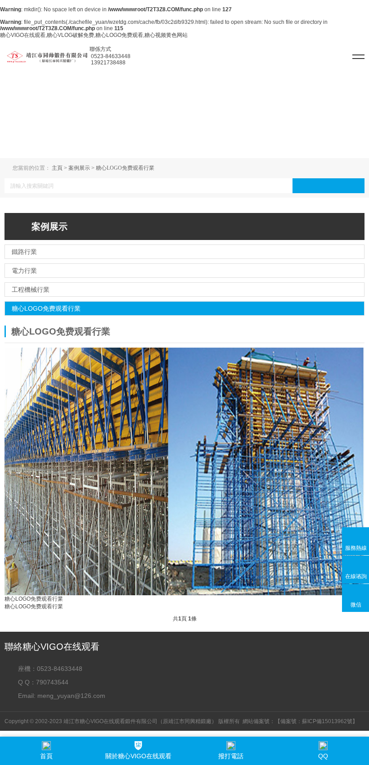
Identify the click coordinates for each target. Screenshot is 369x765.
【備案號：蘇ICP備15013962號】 (316, 721)
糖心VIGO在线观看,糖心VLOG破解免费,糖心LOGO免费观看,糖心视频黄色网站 (94, 35)
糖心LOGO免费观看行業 (125, 168)
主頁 (57, 168)
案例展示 (79, 168)
